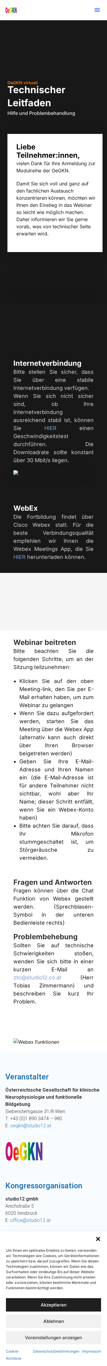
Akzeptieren (54, 1305)
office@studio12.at (30, 1220)
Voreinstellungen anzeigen (53, 1337)
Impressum (91, 1351)
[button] (98, 1239)
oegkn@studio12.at (30, 1126)
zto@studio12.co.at (37, 977)
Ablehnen (53, 1321)
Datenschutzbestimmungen (56, 1351)
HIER (50, 428)
